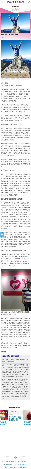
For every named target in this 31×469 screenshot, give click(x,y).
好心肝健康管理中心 (8, 461)
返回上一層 (2, 234)
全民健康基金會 (22, 464)
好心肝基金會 (22, 461)
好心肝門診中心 (7, 464)
